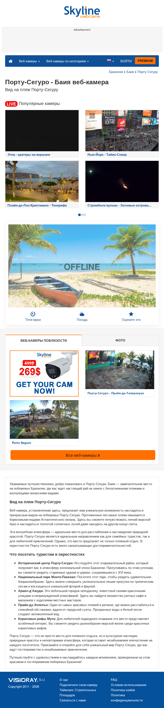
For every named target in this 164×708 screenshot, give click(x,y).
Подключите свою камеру (79, 684)
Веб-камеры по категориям (66, 61)
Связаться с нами (73, 700)
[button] (110, 60)
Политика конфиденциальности (127, 697)
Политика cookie (123, 690)
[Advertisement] (81, 42)
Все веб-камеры (82, 455)
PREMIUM (145, 60)
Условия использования (128, 684)
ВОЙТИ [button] (126, 61)
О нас (64, 679)
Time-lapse (33, 319)
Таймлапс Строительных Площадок (78, 692)
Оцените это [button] (131, 319)
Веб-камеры (28, 61)
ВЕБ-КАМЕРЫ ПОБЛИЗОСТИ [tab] (43, 340)
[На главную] (10, 60)
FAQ (114, 679)
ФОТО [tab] (120, 340)
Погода (82, 319)
